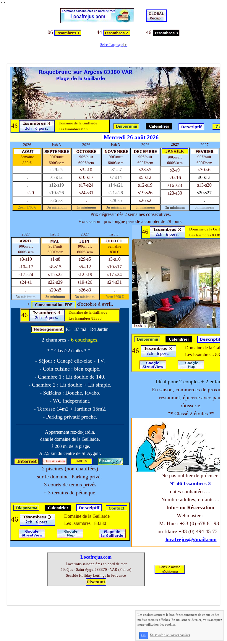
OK (143, 635)
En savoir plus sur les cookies (170, 635)
